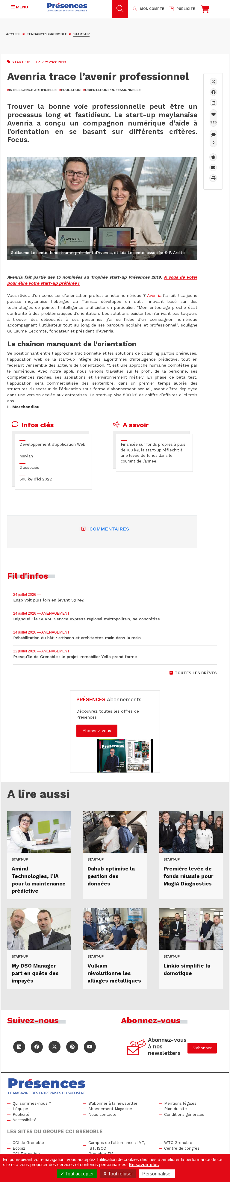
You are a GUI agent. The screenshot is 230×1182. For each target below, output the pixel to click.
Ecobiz (19, 1148)
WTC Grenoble (178, 1142)
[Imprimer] (213, 178)
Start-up (81, 34)
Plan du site (175, 1109)
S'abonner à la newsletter (112, 1103)
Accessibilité (25, 1120)
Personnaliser (157, 1173)
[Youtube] (90, 1047)
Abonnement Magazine (110, 1109)
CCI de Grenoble (28, 1142)
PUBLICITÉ (185, 9)
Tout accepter (79, 1173)
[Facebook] (213, 92)
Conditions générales (184, 1114)
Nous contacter (103, 1114)
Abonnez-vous (97, 730)
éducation (70, 90)
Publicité (21, 1114)
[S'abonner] (136, 1048)
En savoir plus (144, 1164)
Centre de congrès (181, 1148)
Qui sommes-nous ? (32, 1103)
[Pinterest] (72, 1047)
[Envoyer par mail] (213, 167)
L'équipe (20, 1109)
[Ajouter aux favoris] (213, 157)
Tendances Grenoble (47, 34)
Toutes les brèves (196, 673)
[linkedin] (213, 102)
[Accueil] (67, 7)
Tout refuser (120, 1173)
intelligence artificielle (32, 90)
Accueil (13, 34)
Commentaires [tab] (109, 529)
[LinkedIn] (19, 1047)
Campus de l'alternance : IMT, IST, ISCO (116, 1145)
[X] (213, 81)
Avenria (154, 295)
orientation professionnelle (112, 90)
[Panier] (205, 10)
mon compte (152, 9)
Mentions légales (180, 1103)
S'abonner (202, 1048)
